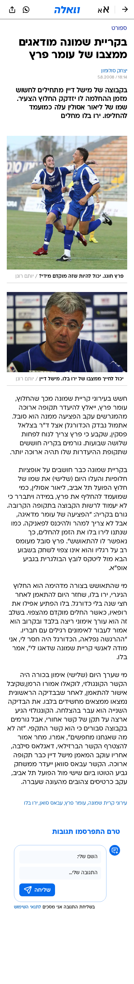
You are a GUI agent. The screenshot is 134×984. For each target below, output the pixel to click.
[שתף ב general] (12, 10)
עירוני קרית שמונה (107, 803)
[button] (103, 9)
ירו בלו (31, 803)
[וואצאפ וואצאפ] (26, 9)
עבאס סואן (51, 803)
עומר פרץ (75, 803)
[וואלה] (67, 9)
